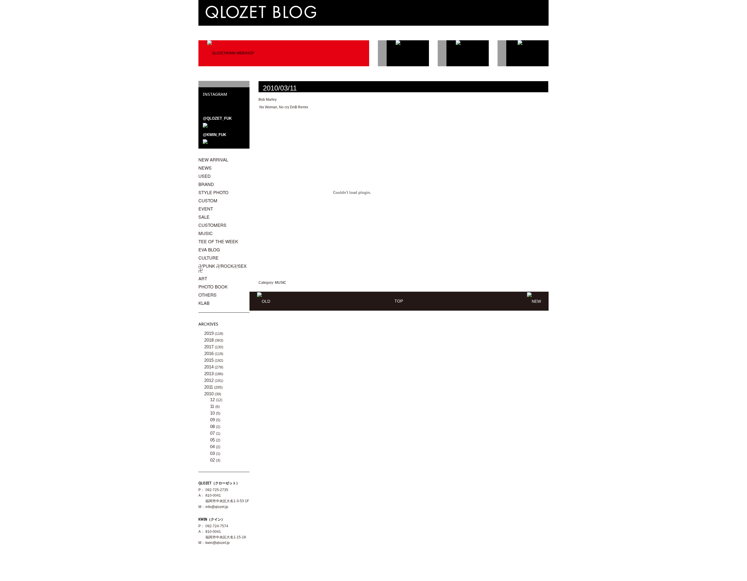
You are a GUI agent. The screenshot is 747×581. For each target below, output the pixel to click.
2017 (209, 346)
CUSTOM (207, 200)
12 (213, 399)
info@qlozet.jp (216, 507)
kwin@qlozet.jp (217, 543)
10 (213, 412)
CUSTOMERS (212, 225)
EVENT (205, 209)
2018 (209, 340)
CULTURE (208, 258)
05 (213, 439)
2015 (209, 360)
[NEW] (534, 301)
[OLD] (263, 301)
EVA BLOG (209, 249)
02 (213, 460)
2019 (209, 333)
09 (213, 419)
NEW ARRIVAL (213, 159)
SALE (204, 217)
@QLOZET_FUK (217, 118)
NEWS (205, 168)
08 (213, 426)
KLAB (204, 303)
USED (204, 176)
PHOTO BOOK (213, 286)
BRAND (206, 184)
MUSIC (280, 283)
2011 (209, 387)
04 (213, 446)
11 (212, 406)
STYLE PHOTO (213, 192)
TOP (399, 301)
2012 (209, 380)
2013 (209, 373)
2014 (209, 366)
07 (213, 433)
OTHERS (207, 295)
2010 (209, 393)
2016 (209, 353)
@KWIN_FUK (214, 135)
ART (202, 278)
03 (213, 453)
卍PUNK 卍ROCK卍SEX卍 (222, 268)
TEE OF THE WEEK (218, 241)
